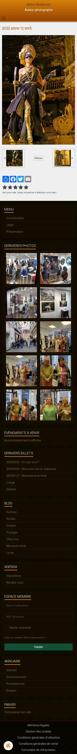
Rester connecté (20, 627)
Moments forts (16, 546)
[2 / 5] (10, 187)
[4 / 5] (20, 187)
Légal (9, 225)
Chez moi (12, 539)
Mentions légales (38, 725)
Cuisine (11, 525)
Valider (38, 647)
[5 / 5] (26, 187)
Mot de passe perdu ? (35, 637)
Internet (11, 670)
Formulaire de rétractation (38, 750)
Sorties (11, 518)
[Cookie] (8, 745)
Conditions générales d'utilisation (38, 737)
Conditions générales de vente (38, 743)
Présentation (14, 231)
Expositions (13, 575)
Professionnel (15, 683)
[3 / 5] (15, 187)
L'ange (10, 482)
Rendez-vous (15, 582)
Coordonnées (15, 218)
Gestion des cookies (38, 731)
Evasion (11, 690)
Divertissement (16, 677)
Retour (38, 158)
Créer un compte (13, 637)
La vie (10, 552)
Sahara (11, 489)
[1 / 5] (4, 187)
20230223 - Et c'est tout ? (22, 462)
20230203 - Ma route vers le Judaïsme (31, 469)
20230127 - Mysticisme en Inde (26, 475)
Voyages (12, 532)
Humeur (11, 512)
